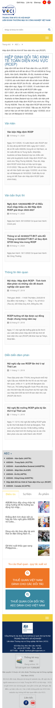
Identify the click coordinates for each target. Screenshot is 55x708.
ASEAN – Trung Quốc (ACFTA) (19, 462)
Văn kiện (10, 123)
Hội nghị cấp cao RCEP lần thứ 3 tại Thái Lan (25, 365)
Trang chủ (6, 44)
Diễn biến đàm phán (17, 355)
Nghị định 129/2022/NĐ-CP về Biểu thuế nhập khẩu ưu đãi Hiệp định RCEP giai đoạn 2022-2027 (25, 206)
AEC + (17, 44)
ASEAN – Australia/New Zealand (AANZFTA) (25, 466)
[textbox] (27, 29)
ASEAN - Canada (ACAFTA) (18, 486)
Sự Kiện (27, 494)
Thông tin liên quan (16, 272)
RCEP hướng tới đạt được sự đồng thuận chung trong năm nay (25, 317)
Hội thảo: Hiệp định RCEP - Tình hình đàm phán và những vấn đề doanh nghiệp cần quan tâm (26, 283)
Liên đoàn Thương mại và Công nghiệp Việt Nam (26, 20)
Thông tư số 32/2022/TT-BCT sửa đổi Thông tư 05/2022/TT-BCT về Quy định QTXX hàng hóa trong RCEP (27, 238)
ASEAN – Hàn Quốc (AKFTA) (18, 458)
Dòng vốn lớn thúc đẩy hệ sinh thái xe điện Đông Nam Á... (20, 532)
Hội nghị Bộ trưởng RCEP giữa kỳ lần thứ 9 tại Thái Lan (26, 409)
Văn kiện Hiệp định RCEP (20, 131)
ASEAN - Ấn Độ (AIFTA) (16, 474)
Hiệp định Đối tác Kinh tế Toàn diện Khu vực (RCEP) (28, 482)
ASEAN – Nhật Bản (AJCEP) (18, 470)
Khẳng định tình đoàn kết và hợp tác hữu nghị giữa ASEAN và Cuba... (20, 519)
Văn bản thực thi (15, 195)
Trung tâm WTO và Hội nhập (16, 17)
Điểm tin (11, 494)
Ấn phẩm (43, 494)
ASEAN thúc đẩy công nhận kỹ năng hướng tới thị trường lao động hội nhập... (20, 504)
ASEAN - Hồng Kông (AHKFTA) (19, 478)
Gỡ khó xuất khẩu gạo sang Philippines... (19, 547)
